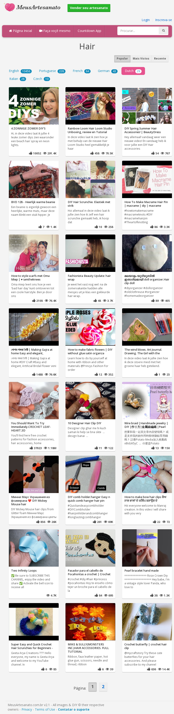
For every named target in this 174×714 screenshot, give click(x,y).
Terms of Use (45, 709)
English (19, 71)
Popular (122, 58)
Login (146, 20)
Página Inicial (22, 31)
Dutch (132, 71)
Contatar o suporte (73, 709)
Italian (16, 79)
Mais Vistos (141, 58)
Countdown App (89, 31)
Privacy (27, 709)
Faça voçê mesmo (56, 31)
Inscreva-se (163, 20)
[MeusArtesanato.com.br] (33, 7)
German (107, 71)
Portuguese (51, 71)
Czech (40, 79)
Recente (160, 58)
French (81, 71)
